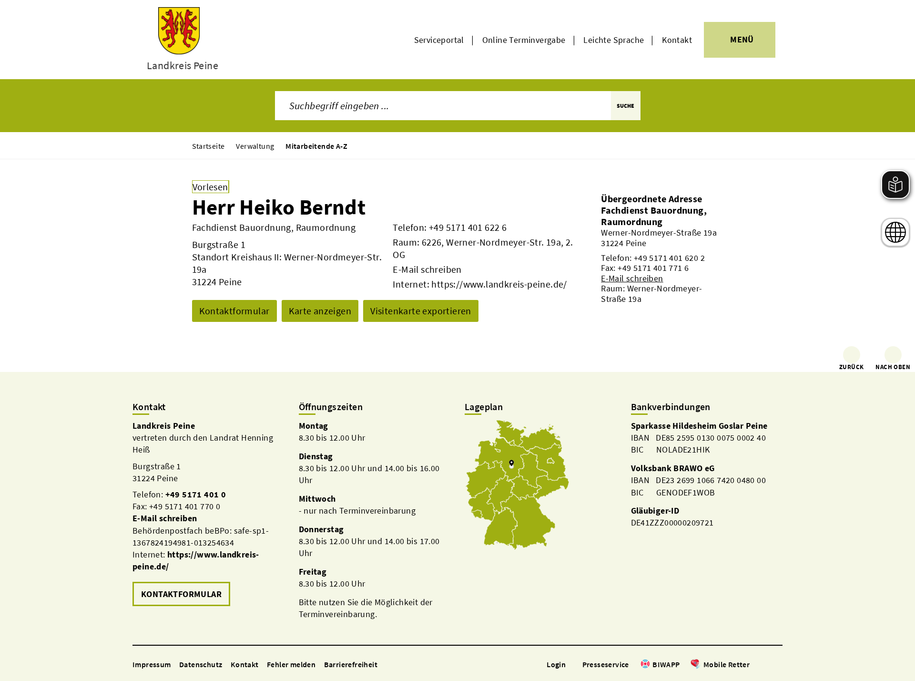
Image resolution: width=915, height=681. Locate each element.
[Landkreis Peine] (208, 514)
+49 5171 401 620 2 (669, 257)
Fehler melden (291, 664)
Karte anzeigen (320, 311)
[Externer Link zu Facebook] (754, 665)
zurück (851, 367)
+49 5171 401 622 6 (468, 227)
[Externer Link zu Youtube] (778, 665)
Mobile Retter (726, 664)
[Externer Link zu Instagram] (766, 665)
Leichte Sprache (613, 39)
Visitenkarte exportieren (420, 311)
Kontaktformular (234, 311)
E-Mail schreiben (427, 269)
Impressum (151, 664)
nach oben (892, 367)
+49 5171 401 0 (195, 494)
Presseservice (605, 664)
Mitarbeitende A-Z (316, 146)
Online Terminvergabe (524, 39)
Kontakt (677, 39)
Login (556, 664)
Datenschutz (200, 664)
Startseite (208, 146)
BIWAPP (666, 664)
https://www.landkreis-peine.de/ (499, 284)
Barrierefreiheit (350, 664)
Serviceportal (439, 39)
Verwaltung (255, 146)
